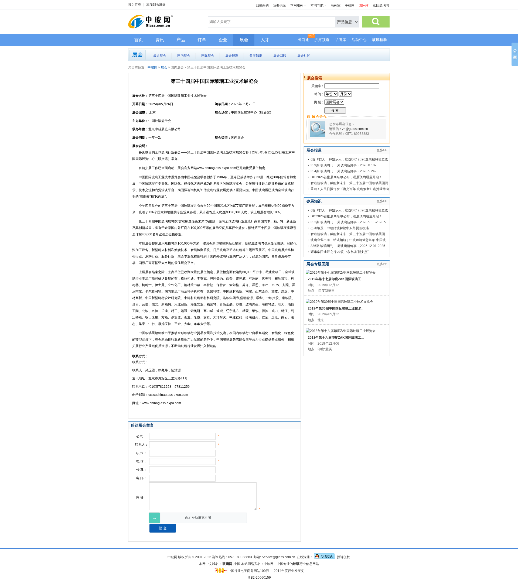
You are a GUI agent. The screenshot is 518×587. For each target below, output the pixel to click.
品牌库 (340, 39)
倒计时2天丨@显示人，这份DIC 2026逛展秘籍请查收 (349, 159)
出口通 (303, 39)
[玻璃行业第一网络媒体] (153, 28)
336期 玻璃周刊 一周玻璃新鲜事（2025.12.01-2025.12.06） (354, 246)
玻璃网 (227, 564)
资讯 (159, 39)
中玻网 (152, 67)
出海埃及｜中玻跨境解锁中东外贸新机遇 (340, 228)
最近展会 (159, 55)
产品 (180, 39)
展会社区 (303, 55)
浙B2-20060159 (259, 577)
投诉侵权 (343, 557)
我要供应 (279, 5)
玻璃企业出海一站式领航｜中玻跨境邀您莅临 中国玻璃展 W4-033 (358, 240)
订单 (201, 39)
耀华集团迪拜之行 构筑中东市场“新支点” (340, 252)
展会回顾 (279, 55)
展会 (244, 39)
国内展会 (183, 55)
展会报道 (231, 55)
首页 (138, 39)
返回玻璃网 (381, 5)
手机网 (350, 5)
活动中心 (359, 39)
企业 (223, 39)
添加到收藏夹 (156, 4)
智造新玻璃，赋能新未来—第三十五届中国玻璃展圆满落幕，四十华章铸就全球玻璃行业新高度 (379, 234)
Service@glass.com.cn (278, 557)
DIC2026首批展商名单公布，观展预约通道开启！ (346, 177)
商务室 (335, 5)
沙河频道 (321, 39)
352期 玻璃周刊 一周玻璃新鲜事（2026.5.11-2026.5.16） (352, 222)
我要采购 (262, 5)
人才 (265, 39)
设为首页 (134, 4)
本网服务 (296, 5)
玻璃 (296, 564)
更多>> (382, 150)
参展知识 (255, 55)
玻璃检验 (379, 39)
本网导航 (317, 5)
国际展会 (207, 55)
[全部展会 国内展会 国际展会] (334, 102)
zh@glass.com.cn (355, 129)
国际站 (364, 5)
